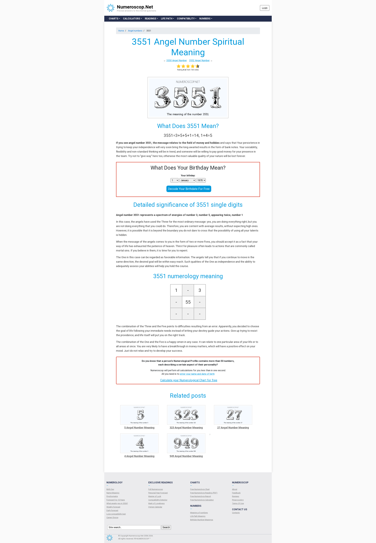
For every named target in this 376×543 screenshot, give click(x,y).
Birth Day (110, 489)
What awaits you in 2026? (117, 503)
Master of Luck (154, 496)
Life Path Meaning (197, 516)
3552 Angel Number (199, 60)
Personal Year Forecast (158, 493)
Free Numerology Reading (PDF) (203, 493)
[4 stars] (192, 66)
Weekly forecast (113, 507)
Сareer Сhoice (112, 517)
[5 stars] (197, 66)
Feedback (236, 493)
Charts (113, 18)
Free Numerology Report (200, 496)
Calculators (131, 18)
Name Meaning (112, 493)
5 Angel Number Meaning (139, 427)
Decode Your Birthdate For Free (189, 189)
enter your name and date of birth (197, 374)
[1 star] (178, 66)
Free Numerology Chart (200, 489)
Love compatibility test (116, 514)
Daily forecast (112, 510)
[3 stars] (188, 66)
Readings (150, 18)
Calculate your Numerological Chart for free (188, 380)
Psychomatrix (112, 496)
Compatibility (186, 18)
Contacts (236, 513)
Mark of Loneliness (156, 503)
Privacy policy (238, 500)
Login (264, 7)
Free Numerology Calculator (202, 500)
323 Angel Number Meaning (186, 427)
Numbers (204, 18)
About (234, 489)
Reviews (235, 496)
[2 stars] (183, 66)
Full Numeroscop (155, 489)
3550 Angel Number (176, 60)
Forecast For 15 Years (115, 500)
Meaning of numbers (199, 513)
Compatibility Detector (157, 500)
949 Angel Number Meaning (186, 456)
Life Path (166, 18)
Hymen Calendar (155, 507)
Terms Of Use (238, 503)
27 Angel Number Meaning (233, 427)
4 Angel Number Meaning (139, 456)
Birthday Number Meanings (201, 520)
